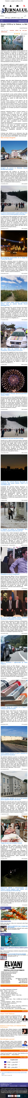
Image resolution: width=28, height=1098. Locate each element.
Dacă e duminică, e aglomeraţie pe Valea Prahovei (14, 663)
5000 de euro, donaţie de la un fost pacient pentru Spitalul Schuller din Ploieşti (14, 798)
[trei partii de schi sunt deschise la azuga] (14, 437)
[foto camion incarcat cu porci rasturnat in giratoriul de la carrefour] (14, 752)
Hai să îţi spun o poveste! (7, 1039)
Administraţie (22, 21)
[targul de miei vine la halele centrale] (14, 841)
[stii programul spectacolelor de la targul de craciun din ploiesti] (14, 256)
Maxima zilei (23, 1050)
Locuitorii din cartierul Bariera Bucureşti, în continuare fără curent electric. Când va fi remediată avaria (14, 483)
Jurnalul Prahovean (23, 28)
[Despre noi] (10, 6)
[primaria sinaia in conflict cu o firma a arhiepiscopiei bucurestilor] (14, 705)
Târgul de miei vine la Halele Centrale (11, 843)
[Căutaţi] (25, 16)
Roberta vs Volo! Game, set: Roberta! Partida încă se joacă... (13, 1026)
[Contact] (17, 6)
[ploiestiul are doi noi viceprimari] (14, 572)
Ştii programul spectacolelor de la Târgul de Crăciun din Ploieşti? (14, 258)
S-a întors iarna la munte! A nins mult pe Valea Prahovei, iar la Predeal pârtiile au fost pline (14, 213)
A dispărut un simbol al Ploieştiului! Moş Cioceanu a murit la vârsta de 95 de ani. (14, 530)
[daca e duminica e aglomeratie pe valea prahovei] (14, 661)
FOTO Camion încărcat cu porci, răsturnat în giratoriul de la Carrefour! (14, 754)
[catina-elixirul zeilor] (14, 920)
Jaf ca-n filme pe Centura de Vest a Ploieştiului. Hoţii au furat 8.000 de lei (14, 349)
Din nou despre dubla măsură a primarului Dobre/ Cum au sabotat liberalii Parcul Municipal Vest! (14, 304)
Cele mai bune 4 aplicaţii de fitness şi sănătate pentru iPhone (14, 948)
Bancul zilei (23, 985)
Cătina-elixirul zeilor (5, 921)
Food (3, 908)
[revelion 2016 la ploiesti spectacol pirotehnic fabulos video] (14, 392)
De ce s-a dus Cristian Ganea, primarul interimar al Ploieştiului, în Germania (14, 618)
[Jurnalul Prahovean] (4, 6)
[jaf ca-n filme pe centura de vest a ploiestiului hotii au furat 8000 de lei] (14, 347)
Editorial (24, 1011)
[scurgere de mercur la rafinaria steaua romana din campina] (14, 166)
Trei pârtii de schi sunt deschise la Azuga (12, 438)
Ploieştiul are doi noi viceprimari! (10, 574)
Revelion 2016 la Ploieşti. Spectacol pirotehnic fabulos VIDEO (14, 394)
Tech (2, 934)
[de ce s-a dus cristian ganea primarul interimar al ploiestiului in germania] (14, 616)
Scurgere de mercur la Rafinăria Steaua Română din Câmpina (14, 168)
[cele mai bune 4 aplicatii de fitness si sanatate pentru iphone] (14, 946)
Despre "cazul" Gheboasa (7, 1013)
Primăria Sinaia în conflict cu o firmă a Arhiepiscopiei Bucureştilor (14, 707)
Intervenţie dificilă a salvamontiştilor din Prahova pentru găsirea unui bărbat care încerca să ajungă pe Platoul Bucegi (14, 889)
